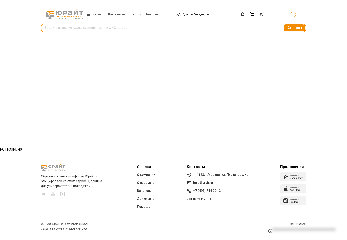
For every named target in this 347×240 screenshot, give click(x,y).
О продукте (145, 183)
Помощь (151, 14)
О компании (146, 175)
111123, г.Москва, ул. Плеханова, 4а (220, 175)
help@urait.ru (203, 183)
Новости (135, 14)
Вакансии (144, 191)
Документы (146, 199)
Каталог (99, 14)
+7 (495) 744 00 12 (207, 191)
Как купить (116, 14)
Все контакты (196, 198)
